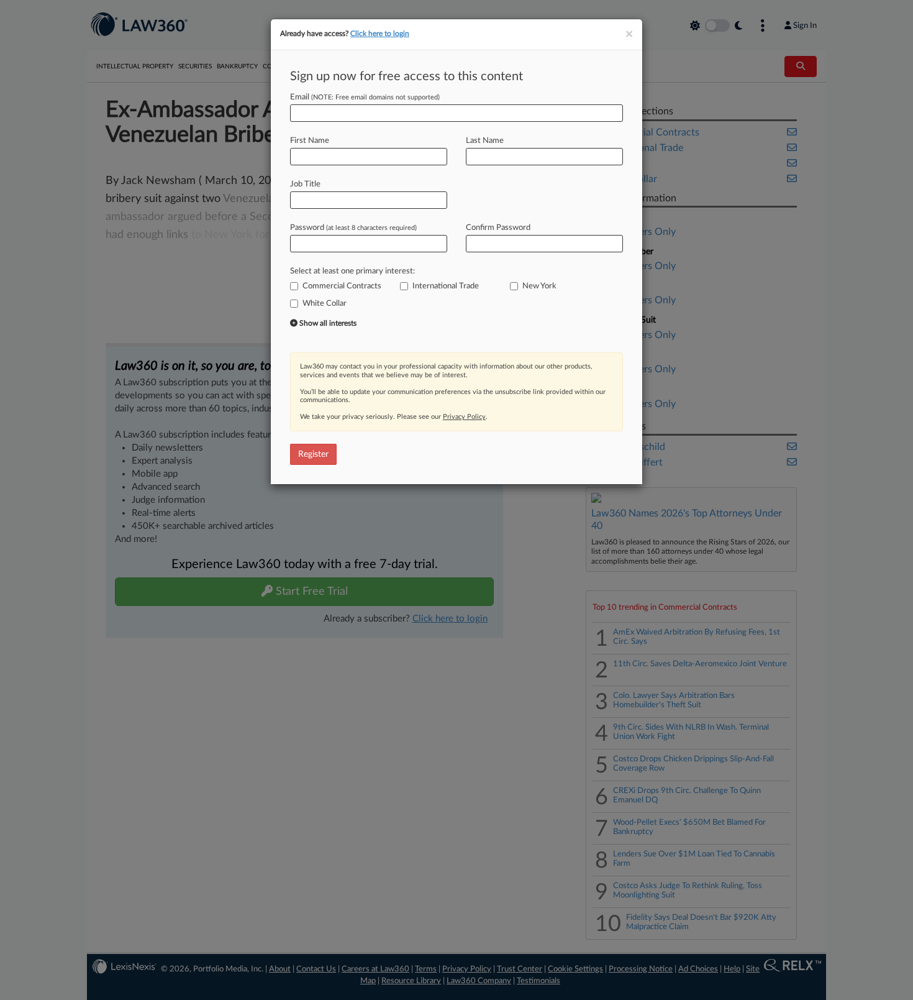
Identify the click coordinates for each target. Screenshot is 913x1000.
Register (313, 454)
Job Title (305, 184)
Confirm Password (498, 228)
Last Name (485, 141)
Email (365, 97)
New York (539, 286)
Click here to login (379, 33)
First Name (309, 141)
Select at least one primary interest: (352, 271)
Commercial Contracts (341, 286)
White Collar (324, 304)
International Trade (445, 286)
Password (353, 228)
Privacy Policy (464, 416)
